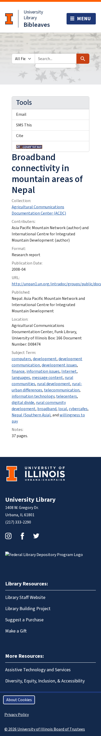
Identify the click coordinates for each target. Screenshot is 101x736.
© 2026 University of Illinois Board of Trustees (44, 729)
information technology (33, 396)
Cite (19, 136)
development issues (59, 365)
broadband (46, 409)
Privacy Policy (16, 715)
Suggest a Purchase (24, 620)
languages (21, 377)
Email (21, 114)
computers (21, 359)
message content (47, 377)
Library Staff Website (25, 597)
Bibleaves (37, 24)
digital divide (23, 402)
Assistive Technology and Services (38, 670)
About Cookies (19, 700)
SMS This (24, 125)
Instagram (8, 536)
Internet (69, 371)
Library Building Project (28, 608)
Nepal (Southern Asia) (31, 415)
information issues (43, 371)
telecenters (66, 396)
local (62, 409)
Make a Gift (16, 631)
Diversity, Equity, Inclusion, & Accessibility (45, 681)
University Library (33, 15)
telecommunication (62, 390)
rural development (53, 384)
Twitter (36, 536)
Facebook (22, 536)
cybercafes (78, 409)
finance (18, 371)
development (45, 359)
